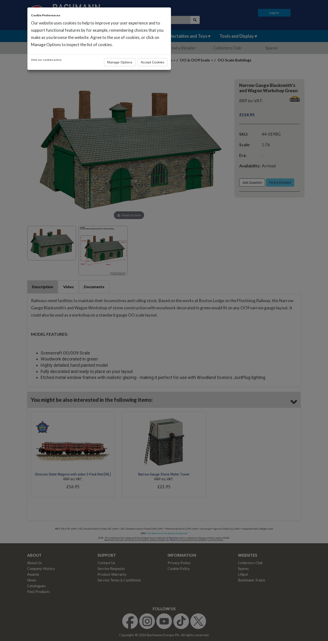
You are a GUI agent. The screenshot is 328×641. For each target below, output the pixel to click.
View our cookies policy (46, 59)
